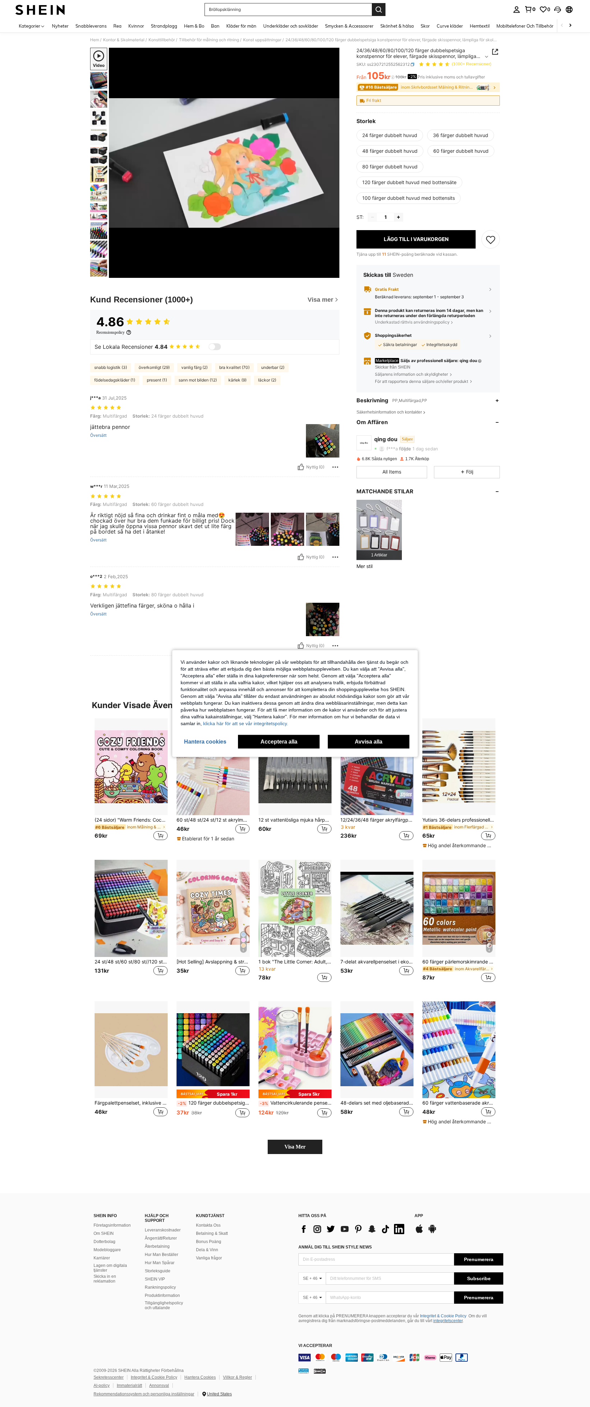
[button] (557, 9)
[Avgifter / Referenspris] (393, 77)
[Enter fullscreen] (332, 272)
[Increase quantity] (398, 217)
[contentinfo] (400, 1357)
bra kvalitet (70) (234, 367)
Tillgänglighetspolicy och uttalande (164, 1305)
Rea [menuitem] (117, 26)
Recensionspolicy (110, 332)
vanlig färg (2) (194, 367)
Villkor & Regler (237, 1377)
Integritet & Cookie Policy (443, 1316)
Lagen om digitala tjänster (110, 1268)
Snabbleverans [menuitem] (91, 26)
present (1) (157, 380)
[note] (206, 838)
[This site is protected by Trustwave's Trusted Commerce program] (303, 1370)
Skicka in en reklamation (105, 1279)
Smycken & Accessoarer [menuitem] (349, 26)
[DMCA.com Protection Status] (320, 1370)
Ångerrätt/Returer (161, 1238)
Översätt (98, 435)
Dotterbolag (104, 1241)
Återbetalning (157, 1246)
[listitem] (379, 530)
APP (419, 1216)
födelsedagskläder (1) (114, 380)
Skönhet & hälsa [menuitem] (397, 26)
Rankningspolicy (160, 1287)
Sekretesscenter (109, 1377)
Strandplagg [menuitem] (164, 26)
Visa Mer (295, 1147)
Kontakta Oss (208, 1225)
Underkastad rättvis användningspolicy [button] (412, 322)
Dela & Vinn (207, 1249)
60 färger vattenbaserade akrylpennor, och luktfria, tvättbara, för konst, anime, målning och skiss (458, 1103)
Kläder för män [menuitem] (241, 26)
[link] (530, 9)
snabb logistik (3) (110, 367)
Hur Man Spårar (159, 1262)
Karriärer (102, 1258)
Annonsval (159, 1385)
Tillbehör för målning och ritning (209, 40)
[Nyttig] (301, 467)
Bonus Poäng (208, 1241)
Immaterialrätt (129, 1385)
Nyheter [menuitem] (60, 26)
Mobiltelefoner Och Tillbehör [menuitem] (524, 26)
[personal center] (516, 9)
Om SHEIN (104, 1233)
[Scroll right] (570, 25)
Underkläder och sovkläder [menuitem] (290, 26)
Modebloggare (107, 1249)
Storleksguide (157, 1271)
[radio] (389, 135)
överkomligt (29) (154, 367)
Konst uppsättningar (262, 40)
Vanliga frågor (209, 1258)
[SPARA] (490, 239)
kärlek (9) (237, 380)
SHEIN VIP (155, 1279)
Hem (94, 40)
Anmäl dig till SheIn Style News (335, 1247)
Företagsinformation (112, 1225)
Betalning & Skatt (212, 1233)
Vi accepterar (315, 1346)
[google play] (432, 1232)
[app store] (419, 1232)
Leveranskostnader (163, 1230)
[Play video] (224, 163)
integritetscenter (448, 1320)
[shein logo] (40, 9)
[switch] (215, 346)
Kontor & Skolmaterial (123, 40)
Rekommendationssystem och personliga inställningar (144, 1394)
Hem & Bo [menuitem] (194, 26)
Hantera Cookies (200, 1377)
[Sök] (378, 9)
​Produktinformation (162, 1295)
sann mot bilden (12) (198, 380)
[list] (353, 1229)
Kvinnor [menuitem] (136, 26)
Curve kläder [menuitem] (450, 26)
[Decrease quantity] (372, 217)
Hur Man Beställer (161, 1254)
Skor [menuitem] (425, 26)
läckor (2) (267, 380)
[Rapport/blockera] (335, 467)
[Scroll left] (562, 25)
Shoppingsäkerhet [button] (393, 335)
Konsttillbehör (162, 40)
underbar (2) (272, 367)
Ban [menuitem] (215, 26)
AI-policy (102, 1385)
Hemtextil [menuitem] (480, 26)
